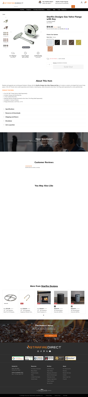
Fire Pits (22, 9)
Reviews (65, 370)
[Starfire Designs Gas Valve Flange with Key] (6, 21)
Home (4, 14)
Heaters (49, 9)
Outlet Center (34, 379)
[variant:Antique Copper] (6, 40)
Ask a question (10, 125)
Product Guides (34, 372)
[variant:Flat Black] (6, 47)
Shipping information (52, 372)
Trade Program (50, 381)
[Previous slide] (11, 32)
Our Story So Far (67, 368)
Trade (59, 9)
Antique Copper (71, 42)
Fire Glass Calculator (36, 368)
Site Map (65, 395)
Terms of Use (57, 395)
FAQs (32, 375)
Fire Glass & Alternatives (39, 9)
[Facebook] (41, 351)
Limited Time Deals (35, 377)
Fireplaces (28, 9)
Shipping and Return (11, 117)
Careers (64, 375)
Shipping (55, 62)
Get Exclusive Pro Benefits (62, 3)
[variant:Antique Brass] (6, 34)
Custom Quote (50, 368)
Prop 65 (65, 379)
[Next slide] (41, 32)
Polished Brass (78, 42)
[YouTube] (50, 351)
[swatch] (6, 27)
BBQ (54, 9)
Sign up (51, 335)
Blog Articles (34, 370)
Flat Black (57, 42)
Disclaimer (8, 121)
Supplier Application (52, 379)
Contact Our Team (16, 370)
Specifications (9, 109)
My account (49, 383)
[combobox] (44, 6)
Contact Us (63, 9)
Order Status (50, 370)
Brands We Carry (67, 372)
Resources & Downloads (12, 113)
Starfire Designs (51, 21)
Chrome (50, 42)
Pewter (64, 42)
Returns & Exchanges (52, 375)
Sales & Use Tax (66, 377)
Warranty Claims (51, 377)
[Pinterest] (44, 351)
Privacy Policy (49, 395)
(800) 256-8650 (15, 368)
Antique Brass (50, 48)
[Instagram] (38, 351)
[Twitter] (47, 351)
